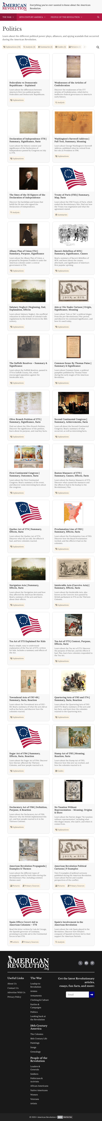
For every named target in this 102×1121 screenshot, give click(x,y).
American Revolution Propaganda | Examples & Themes (27, 867)
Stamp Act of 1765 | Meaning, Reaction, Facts (69, 754)
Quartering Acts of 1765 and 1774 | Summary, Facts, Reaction (72, 698)
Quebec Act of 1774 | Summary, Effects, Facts (25, 530)
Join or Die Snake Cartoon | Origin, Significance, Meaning (73, 308)
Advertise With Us (16, 992)
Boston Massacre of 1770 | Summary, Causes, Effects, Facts (71, 474)
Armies (33, 991)
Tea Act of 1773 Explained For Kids (27, 641)
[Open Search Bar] (98, 17)
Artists (33, 1103)
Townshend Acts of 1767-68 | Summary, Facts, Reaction (24, 698)
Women (34, 1094)
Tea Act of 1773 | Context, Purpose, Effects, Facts (72, 642)
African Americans (39, 1085)
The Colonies (36, 1034)
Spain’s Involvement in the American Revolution (68, 923)
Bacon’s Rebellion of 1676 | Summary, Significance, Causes (71, 252)
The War (6, 17)
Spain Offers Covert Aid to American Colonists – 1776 (23, 923)
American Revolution (47, 1117)
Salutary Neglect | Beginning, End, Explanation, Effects (27, 308)
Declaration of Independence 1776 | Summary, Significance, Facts (27, 140)
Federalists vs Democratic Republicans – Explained (23, 84)
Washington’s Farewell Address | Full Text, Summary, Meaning (71, 140)
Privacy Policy (14, 996)
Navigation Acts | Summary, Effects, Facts (24, 586)
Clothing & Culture (39, 1000)
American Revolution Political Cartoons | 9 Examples (70, 867)
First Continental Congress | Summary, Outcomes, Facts (24, 474)
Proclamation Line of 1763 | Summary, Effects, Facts (68, 530)
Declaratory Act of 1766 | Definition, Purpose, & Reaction (28, 808)
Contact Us (13, 988)
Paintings (34, 1043)
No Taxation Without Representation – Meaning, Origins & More (73, 810)
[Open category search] (98, 47)
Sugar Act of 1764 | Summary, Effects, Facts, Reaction (24, 754)
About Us (12, 983)
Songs (33, 1047)
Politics (34, 1012)
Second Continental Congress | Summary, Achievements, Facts (71, 420)
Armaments (36, 995)
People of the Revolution (65, 17)
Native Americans (39, 1090)
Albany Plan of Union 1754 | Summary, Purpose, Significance (26, 252)
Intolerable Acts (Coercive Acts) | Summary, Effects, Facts (71, 586)
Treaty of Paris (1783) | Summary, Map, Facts (72, 196)
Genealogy (35, 1051)
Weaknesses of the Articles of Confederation (70, 84)
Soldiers (34, 1074)
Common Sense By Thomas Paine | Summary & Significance (72, 364)
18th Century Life (38, 1038)
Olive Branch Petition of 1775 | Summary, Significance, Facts (25, 420)
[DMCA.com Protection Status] (65, 1118)
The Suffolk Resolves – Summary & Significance (28, 364)
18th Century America (31, 17)
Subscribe (92, 995)
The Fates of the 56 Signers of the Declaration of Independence (27, 196)
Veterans (34, 1099)
